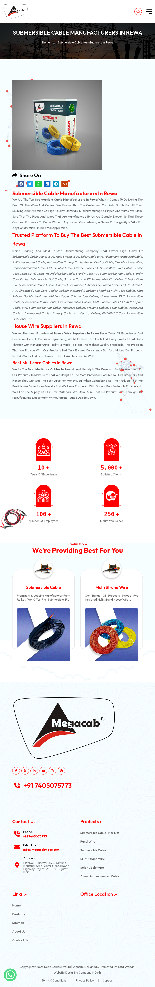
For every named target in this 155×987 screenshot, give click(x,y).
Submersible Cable (93, 850)
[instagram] (52, 771)
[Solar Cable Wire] (111, 634)
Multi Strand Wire (43, 587)
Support (108, 980)
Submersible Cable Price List (99, 833)
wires (34, 205)
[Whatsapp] (10, 974)
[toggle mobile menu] (149, 11)
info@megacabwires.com (41, 849)
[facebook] (16, 771)
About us (18, 931)
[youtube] (43, 771)
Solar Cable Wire (111, 587)
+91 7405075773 (47, 785)
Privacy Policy (85, 980)
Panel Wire (87, 841)
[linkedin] (34, 771)
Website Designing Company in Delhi (77, 972)
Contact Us (20, 940)
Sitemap (18, 923)
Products (18, 914)
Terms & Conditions (54, 980)
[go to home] (18, 11)
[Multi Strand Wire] (43, 634)
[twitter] (25, 771)
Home (46, 42)
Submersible (20, 256)
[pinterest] (61, 771)
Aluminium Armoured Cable (99, 876)
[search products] (138, 11)
